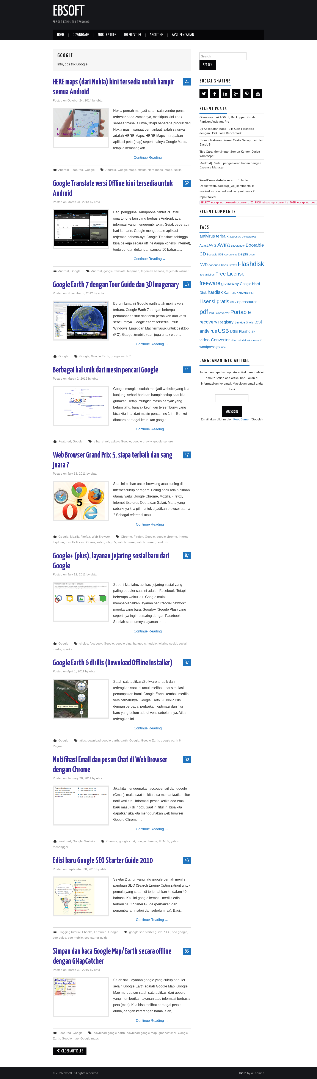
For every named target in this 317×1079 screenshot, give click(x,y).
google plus (123, 643)
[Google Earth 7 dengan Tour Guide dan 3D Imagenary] (81, 320)
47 (187, 455)
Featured (77, 169)
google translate (115, 271)
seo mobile (75, 937)
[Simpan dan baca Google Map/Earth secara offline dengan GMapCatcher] (81, 986)
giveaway (230, 283)
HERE (142, 169)
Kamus (230, 292)
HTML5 (164, 841)
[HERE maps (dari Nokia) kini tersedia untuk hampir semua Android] (81, 123)
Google (90, 169)
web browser (126, 542)
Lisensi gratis (214, 301)
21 (187, 81)
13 (187, 284)
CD (226, 254)
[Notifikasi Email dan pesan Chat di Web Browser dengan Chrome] (81, 793)
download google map (142, 1033)
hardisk (215, 292)
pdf (203, 311)
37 (187, 662)
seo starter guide (96, 937)
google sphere (163, 441)
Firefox (138, 536)
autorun (233, 236)
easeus (213, 265)
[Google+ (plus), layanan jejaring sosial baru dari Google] (81, 594)
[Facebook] (214, 93)
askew (115, 441)
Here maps (155, 169)
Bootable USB (215, 254)
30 (187, 759)
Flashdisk (251, 263)
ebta (99, 100)
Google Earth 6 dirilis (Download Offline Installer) (113, 663)
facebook (96, 643)
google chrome (167, 536)
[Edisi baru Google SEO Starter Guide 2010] (81, 896)
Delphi (243, 254)
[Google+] (236, 93)
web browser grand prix (153, 542)
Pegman (58, 746)
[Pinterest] (247, 93)
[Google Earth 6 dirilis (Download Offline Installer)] (81, 699)
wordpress (207, 347)
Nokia (178, 169)
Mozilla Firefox (80, 536)
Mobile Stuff (107, 35)
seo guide (59, 937)
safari (100, 542)
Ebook (223, 265)
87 (187, 555)
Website (89, 841)
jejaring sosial (167, 643)
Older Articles (72, 1051)
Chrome (126, 536)
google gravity (142, 441)
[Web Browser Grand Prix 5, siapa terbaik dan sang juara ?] (81, 501)
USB (223, 331)
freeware (209, 283)
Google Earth (100, 356)
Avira (223, 245)
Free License (230, 274)
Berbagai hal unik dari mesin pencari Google (105, 370)
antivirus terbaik (214, 236)
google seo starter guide (145, 932)
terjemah (133, 271)
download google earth (103, 740)
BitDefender (238, 245)
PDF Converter (219, 313)
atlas (82, 740)
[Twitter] (203, 93)
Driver (252, 254)
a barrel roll (101, 441)
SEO (167, 932)
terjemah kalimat (177, 271)
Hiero (242, 1073)
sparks (67, 649)
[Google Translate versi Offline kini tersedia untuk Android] (81, 228)
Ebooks (87, 932)
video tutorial (238, 340)
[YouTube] (257, 93)
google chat (127, 841)
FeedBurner (241, 419)
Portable (240, 312)
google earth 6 (171, 740)
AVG (213, 245)
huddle (152, 643)
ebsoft (69, 12)
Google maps (127, 169)
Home (60, 35)
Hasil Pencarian (182, 35)
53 (187, 951)
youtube (221, 347)
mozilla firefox (75, 542)
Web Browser (101, 536)
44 (187, 370)
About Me (156, 35)
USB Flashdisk (242, 331)
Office (233, 302)
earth (124, 740)
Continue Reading (150, 157)
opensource (247, 302)
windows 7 (254, 340)
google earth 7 (121, 356)
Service (239, 322)
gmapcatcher (167, 1033)
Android (63, 169)
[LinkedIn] (225, 93)
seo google (179, 932)
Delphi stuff (132, 35)
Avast (203, 245)
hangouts (139, 643)
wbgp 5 (111, 542)
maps (168, 169)
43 (187, 860)
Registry (226, 322)
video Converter (214, 339)
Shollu (250, 322)
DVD (203, 265)
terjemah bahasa (152, 271)
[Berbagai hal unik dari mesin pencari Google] (81, 403)
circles (83, 643)
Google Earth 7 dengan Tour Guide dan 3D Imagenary (116, 285)
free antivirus (207, 274)
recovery (208, 321)
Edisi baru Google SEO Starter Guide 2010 (103, 861)
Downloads (81, 35)
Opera (90, 542)
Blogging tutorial (69, 932)
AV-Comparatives (247, 236)
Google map (70, 1038)
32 (187, 183)
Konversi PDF (246, 293)
